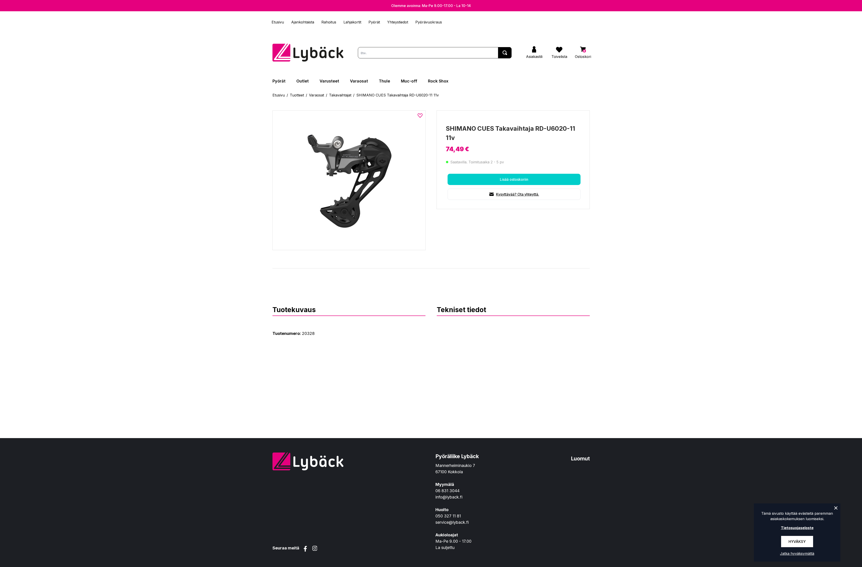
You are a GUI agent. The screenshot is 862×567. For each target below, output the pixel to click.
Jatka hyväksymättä (797, 553)
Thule (384, 81)
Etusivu (278, 22)
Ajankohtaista (302, 22)
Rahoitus (328, 22)
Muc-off (409, 81)
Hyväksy (797, 541)
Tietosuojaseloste (797, 528)
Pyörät (374, 22)
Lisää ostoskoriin (514, 179)
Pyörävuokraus (428, 22)
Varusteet (329, 81)
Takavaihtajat (340, 95)
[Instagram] (314, 549)
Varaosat (359, 81)
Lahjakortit (352, 22)
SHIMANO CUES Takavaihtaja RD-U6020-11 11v (397, 95)
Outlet (302, 81)
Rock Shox (438, 81)
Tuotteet (297, 95)
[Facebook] (305, 549)
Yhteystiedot (397, 22)
